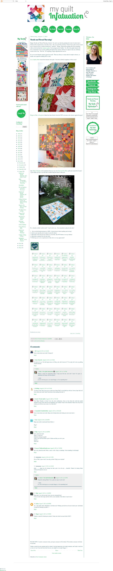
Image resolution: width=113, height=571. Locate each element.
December (21, 163)
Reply (35, 355)
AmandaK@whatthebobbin (41, 411)
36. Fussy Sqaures (71, 314)
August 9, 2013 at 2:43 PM (61, 477)
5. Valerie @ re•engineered (64, 260)
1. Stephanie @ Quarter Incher (35, 260)
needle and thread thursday (39, 341)
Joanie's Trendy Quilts (40, 399)
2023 (19, 140)
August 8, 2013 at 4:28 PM (44, 431)
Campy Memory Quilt (22, 227)
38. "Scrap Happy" (42, 325)
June (20, 245)
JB (35, 351)
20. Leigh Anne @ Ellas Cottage (42, 293)
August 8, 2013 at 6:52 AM (46, 388)
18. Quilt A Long (71, 281)
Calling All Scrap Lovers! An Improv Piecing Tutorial (23, 201)
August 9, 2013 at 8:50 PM (45, 503)
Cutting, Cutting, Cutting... (22, 235)
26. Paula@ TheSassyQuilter (42, 304)
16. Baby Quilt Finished (57, 282)
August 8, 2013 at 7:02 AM (52, 399)
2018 (19, 150)
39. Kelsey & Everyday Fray (50, 326)
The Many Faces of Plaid (22, 210)
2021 (19, 144)
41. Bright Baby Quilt (64, 326)
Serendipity (21, 185)
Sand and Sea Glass (63, 170)
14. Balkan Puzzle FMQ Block (42, 282)
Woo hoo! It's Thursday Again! (22, 218)
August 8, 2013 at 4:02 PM (43, 419)
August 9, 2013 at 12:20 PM (45, 493)
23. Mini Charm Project (64, 293)
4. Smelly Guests (57, 259)
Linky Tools (72, 333)
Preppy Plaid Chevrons (21, 213)
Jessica (37, 503)
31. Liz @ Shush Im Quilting (35, 315)
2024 (19, 138)
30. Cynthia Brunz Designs (71, 304)
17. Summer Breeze (64, 281)
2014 (19, 159)
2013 (19, 161)
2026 (19, 133)
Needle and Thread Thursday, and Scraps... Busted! (22, 194)
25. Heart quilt (35, 303)
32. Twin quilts (42, 314)
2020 (19, 146)
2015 (19, 157)
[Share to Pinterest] (61, 339)
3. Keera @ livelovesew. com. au (50, 260)
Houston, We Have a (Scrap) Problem (23, 206)
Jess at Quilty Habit (35, 59)
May (20, 247)
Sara (36, 420)
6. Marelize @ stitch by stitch (72, 260)
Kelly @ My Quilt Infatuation (46, 371)
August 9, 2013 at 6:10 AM (48, 466)
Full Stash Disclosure (22, 221)
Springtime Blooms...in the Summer (23, 239)
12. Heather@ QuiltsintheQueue (71, 271)
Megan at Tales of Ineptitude (37, 115)
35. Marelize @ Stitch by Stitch (64, 315)
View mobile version (56, 553)
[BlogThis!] (57, 339)
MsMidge (37, 388)
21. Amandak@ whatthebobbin (49, 293)
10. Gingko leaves (57, 270)
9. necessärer (50, 270)
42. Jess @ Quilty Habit (71, 326)
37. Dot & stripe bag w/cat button (35, 326)
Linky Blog (78, 333)
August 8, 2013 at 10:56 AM (55, 411)
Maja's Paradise (37, 170)
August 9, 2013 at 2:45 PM (61, 371)
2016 (19, 154)
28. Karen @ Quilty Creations (57, 304)
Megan (37, 514)
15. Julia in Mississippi (49, 282)
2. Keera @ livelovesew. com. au (42, 260)
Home (56, 550)
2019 (19, 148)
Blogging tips (3, 570)
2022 (19, 142)
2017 (19, 152)
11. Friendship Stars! (64, 270)
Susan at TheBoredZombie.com (42, 448)
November (21, 165)
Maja (36, 432)
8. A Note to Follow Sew (42, 271)
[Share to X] (58, 339)
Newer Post (33, 550)
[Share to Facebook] (60, 339)
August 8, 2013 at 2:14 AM (43, 351)
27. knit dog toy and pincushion (50, 304)
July (20, 243)
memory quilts (46, 48)
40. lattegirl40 (57, 325)
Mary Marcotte (38, 360)
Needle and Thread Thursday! (21, 231)
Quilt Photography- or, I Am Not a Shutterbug (22, 181)
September (21, 169)
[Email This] (55, 339)
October (21, 167)
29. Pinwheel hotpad (64, 303)
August (21, 171)
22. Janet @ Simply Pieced (57, 293)
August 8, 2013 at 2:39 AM (49, 360)
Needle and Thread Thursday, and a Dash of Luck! (23, 175)
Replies (37, 369)
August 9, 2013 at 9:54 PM (45, 514)
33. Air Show (50, 314)
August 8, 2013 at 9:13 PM (47, 457)
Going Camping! (22, 224)
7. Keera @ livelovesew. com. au (35, 271)
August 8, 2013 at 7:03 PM (56, 448)
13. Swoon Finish (35, 281)
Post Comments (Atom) (41, 557)
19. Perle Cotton (35, 292)
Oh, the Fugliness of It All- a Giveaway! (22, 188)
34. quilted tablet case (57, 315)
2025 (19, 136)
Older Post (80, 550)
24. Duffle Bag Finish (72, 293)
